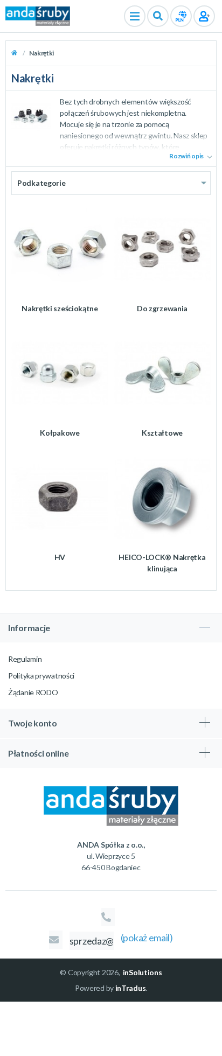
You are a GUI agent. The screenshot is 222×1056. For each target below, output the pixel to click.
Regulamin (24, 658)
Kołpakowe (59, 432)
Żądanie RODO (33, 692)
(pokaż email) (147, 937)
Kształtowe (162, 432)
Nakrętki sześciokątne (60, 308)
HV (59, 557)
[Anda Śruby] (37, 15)
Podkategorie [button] (41, 182)
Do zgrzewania (162, 308)
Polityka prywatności (41, 675)
